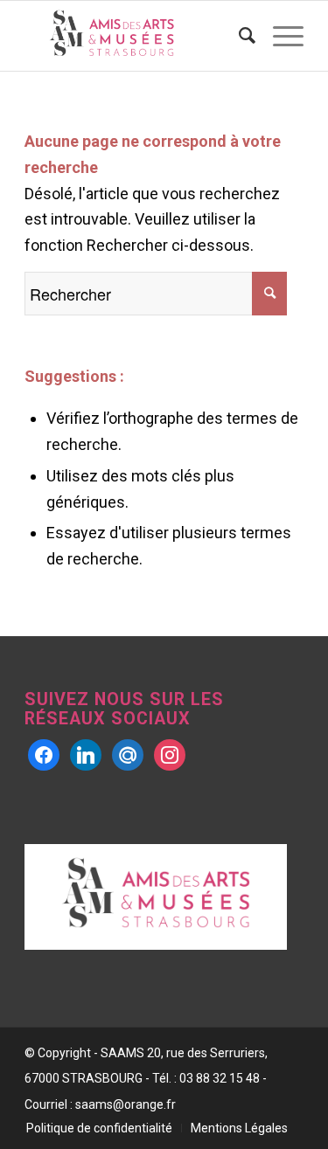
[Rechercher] (238, 36)
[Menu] (279, 36)
